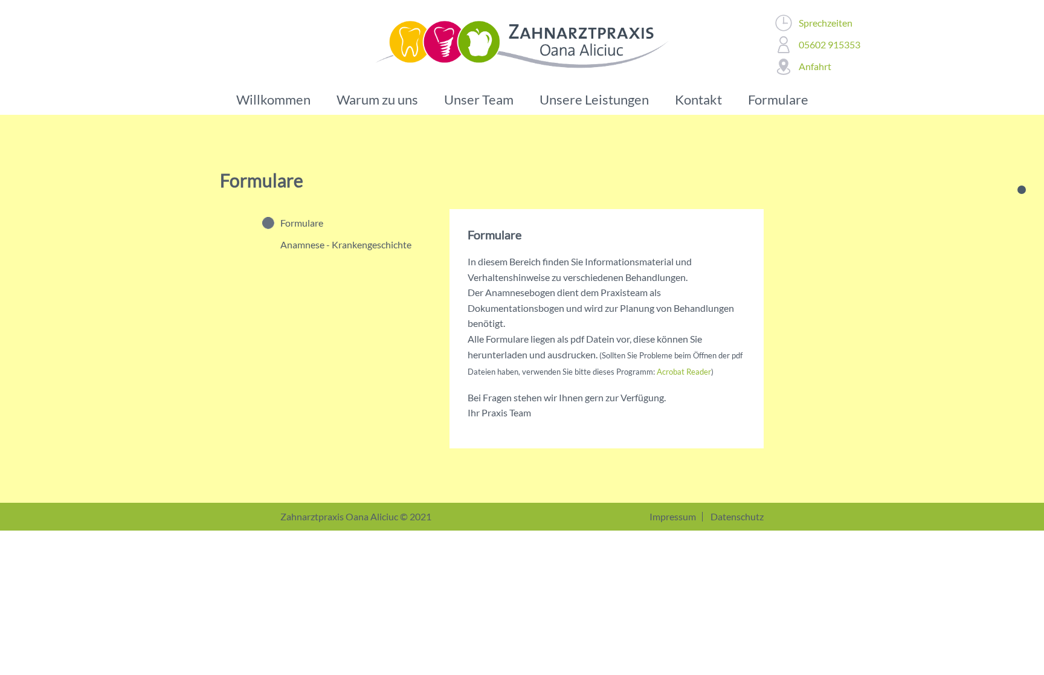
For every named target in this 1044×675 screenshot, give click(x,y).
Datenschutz (737, 516)
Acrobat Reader (684, 371)
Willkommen (273, 99)
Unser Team (479, 99)
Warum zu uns (377, 99)
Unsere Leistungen (594, 99)
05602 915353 (829, 44)
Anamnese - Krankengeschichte (345, 244)
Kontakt (698, 99)
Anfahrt (815, 66)
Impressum (672, 516)
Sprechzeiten (825, 22)
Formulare (778, 99)
